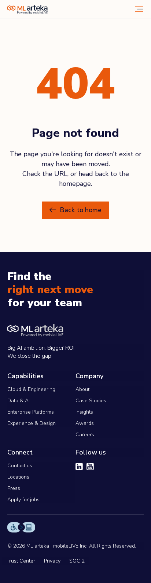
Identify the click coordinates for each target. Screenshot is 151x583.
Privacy (52, 560)
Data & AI (18, 400)
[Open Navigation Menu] (139, 9)
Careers (85, 434)
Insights (84, 412)
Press (13, 488)
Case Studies (91, 400)
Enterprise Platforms (30, 412)
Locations (18, 476)
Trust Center (20, 560)
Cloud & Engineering (31, 389)
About (82, 389)
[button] (75, 210)
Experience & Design (31, 423)
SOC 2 (77, 560)
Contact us (19, 465)
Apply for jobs (23, 499)
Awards (85, 423)
